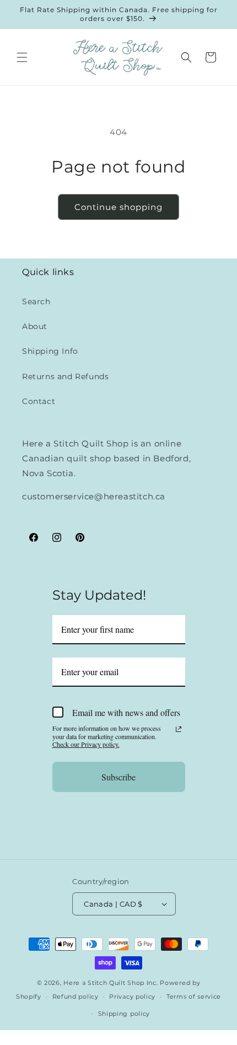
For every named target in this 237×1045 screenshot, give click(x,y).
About (34, 326)
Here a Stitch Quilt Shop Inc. (110, 983)
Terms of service (193, 996)
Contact (38, 401)
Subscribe (118, 777)
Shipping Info (50, 351)
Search (36, 301)
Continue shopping (118, 207)
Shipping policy (124, 1013)
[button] (22, 57)
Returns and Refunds (65, 376)
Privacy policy (132, 996)
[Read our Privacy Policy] (178, 729)
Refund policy (75, 996)
